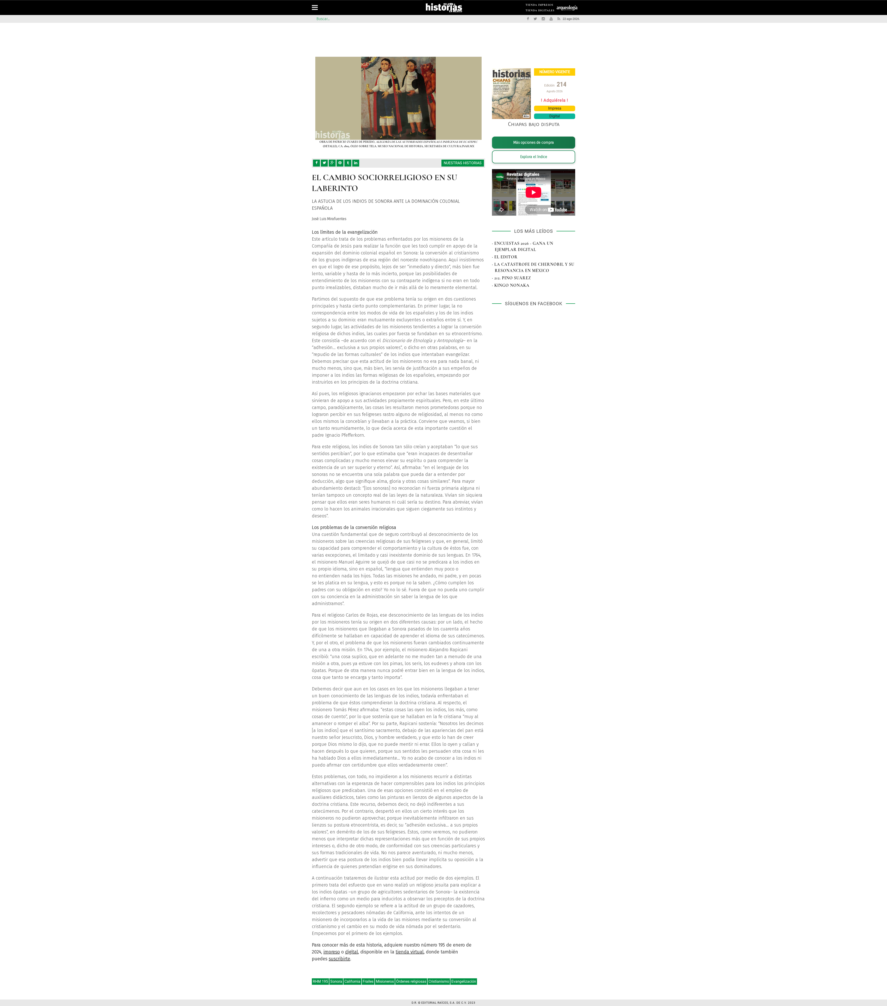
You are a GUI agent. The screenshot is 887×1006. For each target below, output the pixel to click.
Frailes (368, 981)
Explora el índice (533, 157)
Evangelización (463, 981)
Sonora (336, 981)
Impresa (554, 108)
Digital (554, 116)
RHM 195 (320, 981)
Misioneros (385, 981)
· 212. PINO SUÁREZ (511, 278)
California (352, 981)
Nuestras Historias (463, 163)
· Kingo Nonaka (510, 285)
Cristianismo (438, 981)
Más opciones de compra (533, 142)
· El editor (505, 257)
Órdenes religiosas (411, 981)
